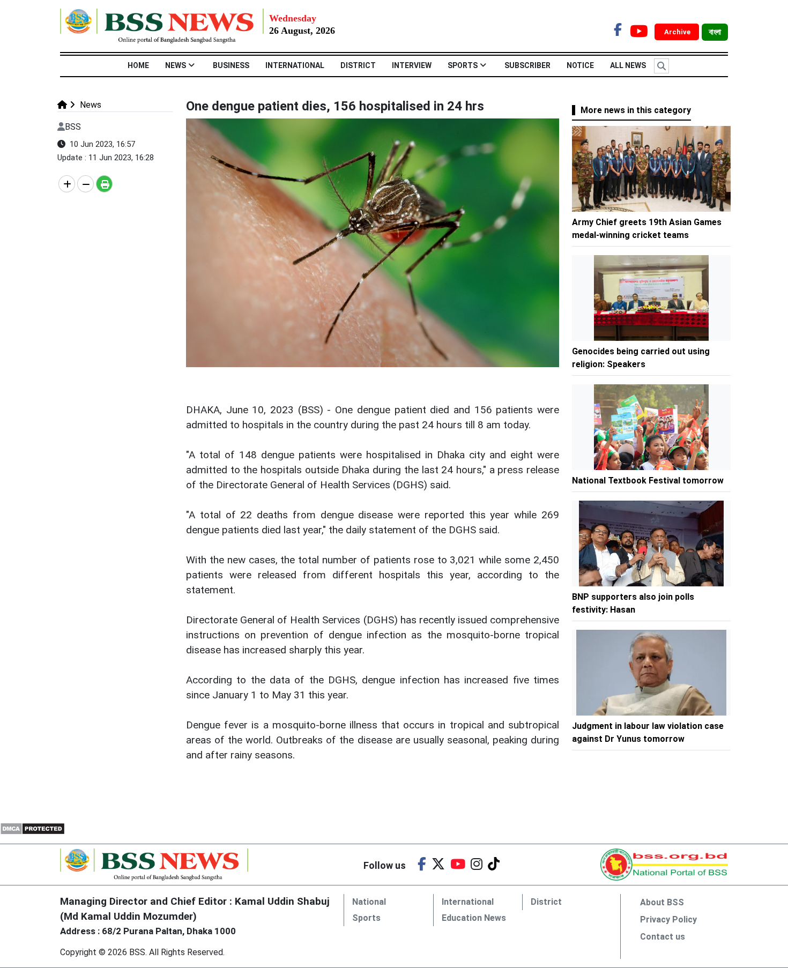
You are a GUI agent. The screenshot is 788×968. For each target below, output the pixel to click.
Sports (463, 65)
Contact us (662, 937)
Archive (678, 32)
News (175, 65)
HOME (138, 65)
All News (628, 65)
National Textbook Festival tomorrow (648, 480)
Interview (412, 65)
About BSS (662, 902)
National (369, 902)
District (358, 65)
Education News (474, 918)
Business (231, 65)
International (294, 65)
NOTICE (580, 65)
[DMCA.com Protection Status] (32, 828)
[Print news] (104, 183)
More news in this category (636, 110)
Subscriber (527, 65)
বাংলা (715, 32)
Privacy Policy (668, 919)
